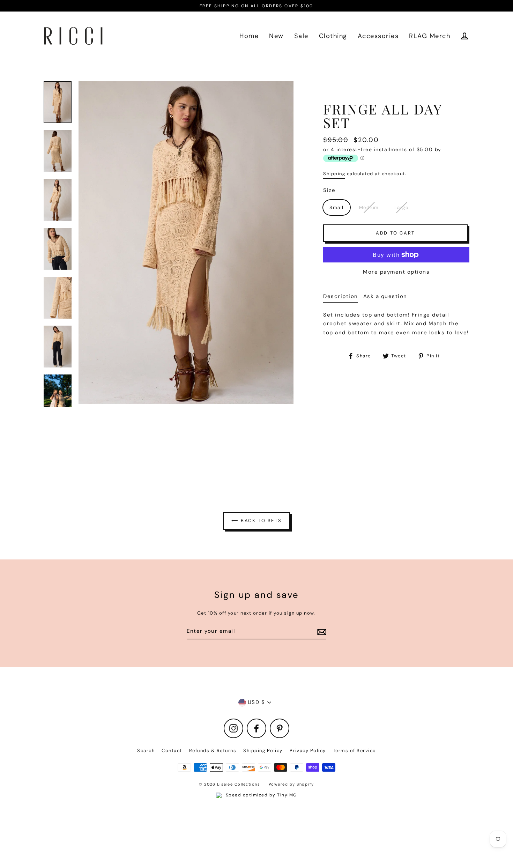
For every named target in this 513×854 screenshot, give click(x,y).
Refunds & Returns (213, 750)
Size (329, 190)
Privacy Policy (308, 750)
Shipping (334, 174)
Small (336, 207)
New (276, 36)
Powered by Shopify (291, 784)
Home (249, 36)
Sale (301, 36)
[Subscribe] (320, 631)
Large (401, 207)
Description (340, 296)
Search (146, 750)
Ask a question (385, 296)
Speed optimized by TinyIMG (260, 795)
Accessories (378, 36)
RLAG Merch (429, 36)
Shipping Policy (263, 750)
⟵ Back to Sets (256, 520)
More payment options (396, 271)
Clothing (333, 36)
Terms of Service (354, 750)
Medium (369, 207)
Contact (172, 750)
